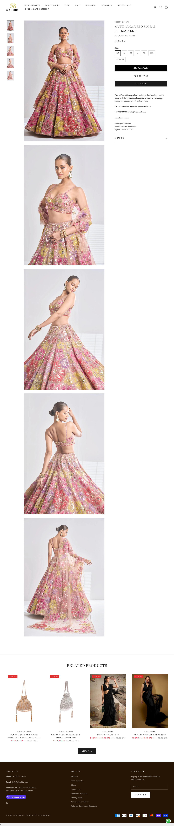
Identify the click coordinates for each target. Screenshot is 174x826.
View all (87, 751)
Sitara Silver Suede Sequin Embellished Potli (66, 736)
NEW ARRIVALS (32, 5)
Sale (78, 5)
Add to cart (141, 76)
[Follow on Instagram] (7, 803)
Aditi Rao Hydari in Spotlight (150, 735)
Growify (46, 815)
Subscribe (141, 795)
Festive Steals (77, 781)
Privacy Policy (76, 798)
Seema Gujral (122, 22)
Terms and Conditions (80, 802)
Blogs (73, 785)
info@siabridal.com (20, 782)
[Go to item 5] (10, 75)
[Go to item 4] (10, 63)
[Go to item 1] (10, 26)
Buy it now (141, 84)
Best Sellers (124, 5)
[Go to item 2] (10, 38)
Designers (106, 5)
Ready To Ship (52, 5)
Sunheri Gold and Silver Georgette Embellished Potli (24, 736)
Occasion (90, 5)
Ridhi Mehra (108, 731)
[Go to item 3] (10, 50)
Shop (67, 5)
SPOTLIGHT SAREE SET (108, 735)
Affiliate (74, 777)
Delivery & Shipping (79, 793)
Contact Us (75, 789)
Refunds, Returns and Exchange (84, 806)
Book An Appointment (37, 9)
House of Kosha (24, 731)
